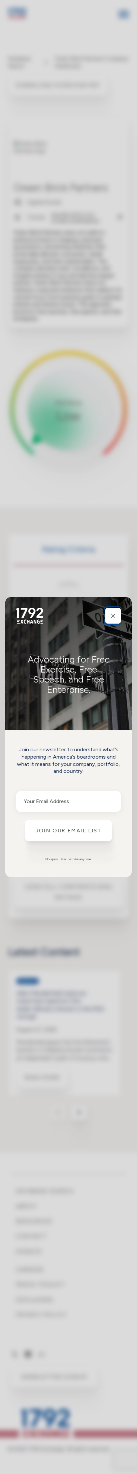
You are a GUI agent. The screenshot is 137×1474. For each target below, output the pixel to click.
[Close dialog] (113, 616)
